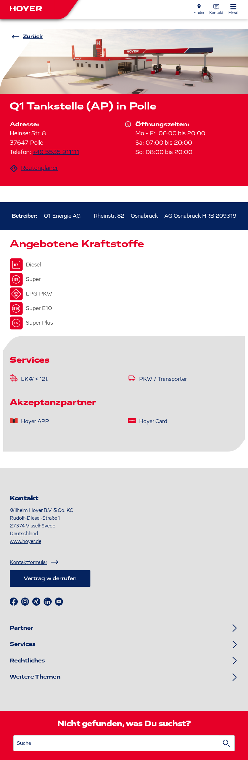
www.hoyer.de (25, 541)
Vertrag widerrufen (50, 578)
